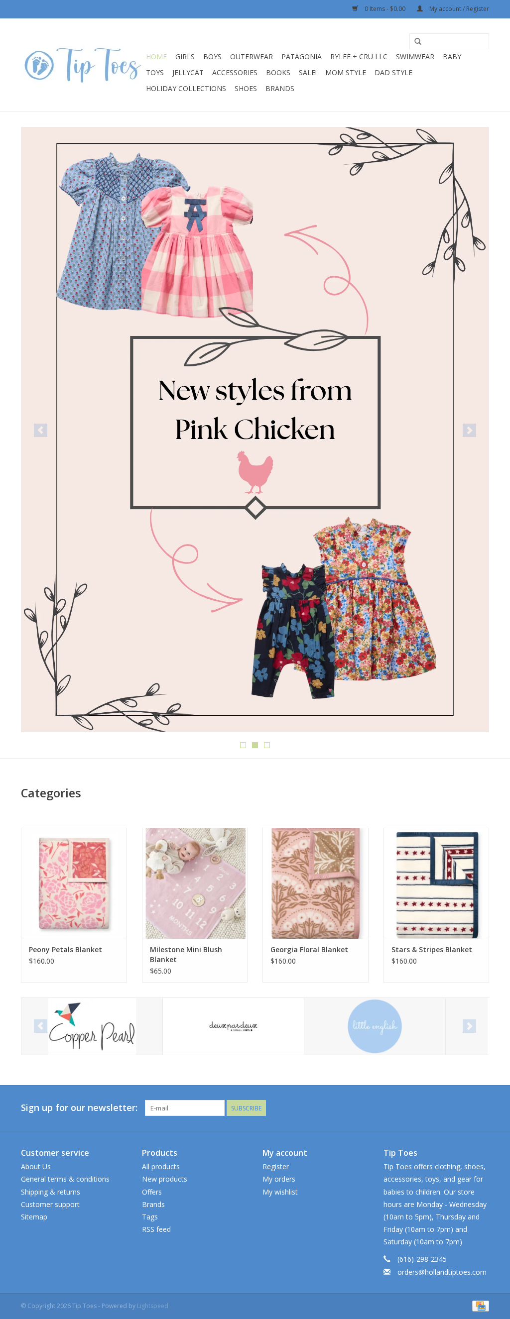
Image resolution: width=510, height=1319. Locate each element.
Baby (452, 56)
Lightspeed (152, 1306)
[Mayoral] (374, 1026)
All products (161, 1166)
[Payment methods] (479, 1305)
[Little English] (233, 1026)
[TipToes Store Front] (255, 258)
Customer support (50, 1204)
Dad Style (393, 72)
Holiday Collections (186, 88)
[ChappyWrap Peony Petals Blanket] (74, 883)
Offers (152, 1192)
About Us (36, 1166)
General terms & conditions (65, 1179)
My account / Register (458, 8)
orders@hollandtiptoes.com (442, 1272)
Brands (279, 88)
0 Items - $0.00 (385, 8)
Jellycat (188, 72)
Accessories (234, 72)
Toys (155, 72)
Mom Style (345, 72)
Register (275, 1166)
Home (156, 56)
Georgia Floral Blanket (309, 949)
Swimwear (415, 56)
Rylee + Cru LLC (358, 56)
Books (278, 72)
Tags (150, 1216)
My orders (278, 1179)
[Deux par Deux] (91, 1026)
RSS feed (156, 1229)
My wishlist (280, 1192)
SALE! (308, 72)
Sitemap (34, 1216)
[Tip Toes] (82, 65)
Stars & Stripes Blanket (431, 949)
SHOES (246, 88)
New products (164, 1179)
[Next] (469, 430)
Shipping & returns (50, 1192)
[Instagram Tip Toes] (481, 1108)
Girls (185, 56)
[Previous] (40, 430)
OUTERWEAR (251, 56)
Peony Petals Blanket (65, 949)
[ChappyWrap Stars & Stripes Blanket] (436, 883)
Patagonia (301, 56)
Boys (212, 56)
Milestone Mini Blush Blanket (186, 954)
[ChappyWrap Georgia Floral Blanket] (315, 883)
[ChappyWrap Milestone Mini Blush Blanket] (195, 883)
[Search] (417, 41)
